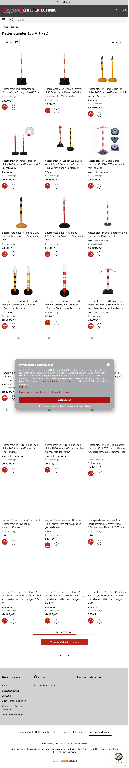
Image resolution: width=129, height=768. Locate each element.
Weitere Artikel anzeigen (64, 642)
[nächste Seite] (77, 654)
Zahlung (6, 696)
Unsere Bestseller (44, 685)
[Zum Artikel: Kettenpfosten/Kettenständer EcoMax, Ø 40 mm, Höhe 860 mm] (21, 69)
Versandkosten (81, 743)
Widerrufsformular (74, 732)
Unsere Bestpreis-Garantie (12, 707)
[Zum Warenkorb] (125, 11)
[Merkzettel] (116, 11)
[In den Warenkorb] (5, 107)
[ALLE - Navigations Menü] (4, 19)
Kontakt (6, 685)
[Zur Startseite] (29, 10)
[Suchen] (13, 20)
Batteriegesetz (10, 690)
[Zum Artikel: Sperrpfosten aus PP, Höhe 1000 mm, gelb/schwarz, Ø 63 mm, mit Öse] (21, 212)
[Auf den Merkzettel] (13, 107)
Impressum (24, 732)
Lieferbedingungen (12, 714)
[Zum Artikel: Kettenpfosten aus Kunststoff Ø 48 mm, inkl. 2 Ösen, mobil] (107, 212)
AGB (56, 732)
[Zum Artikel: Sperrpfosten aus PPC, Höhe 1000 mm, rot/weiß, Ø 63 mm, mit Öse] (64, 212)
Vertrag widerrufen (100, 732)
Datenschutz (42, 732)
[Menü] (124, 753)
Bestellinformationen (14, 701)
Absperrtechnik (11, 27)
